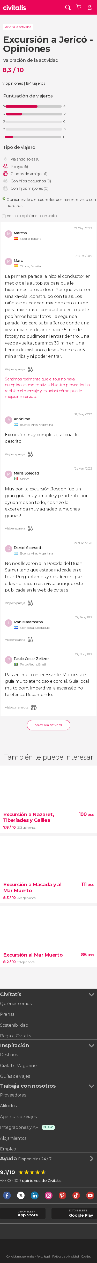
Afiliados (8, 1105)
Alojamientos (13, 1138)
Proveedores (13, 1095)
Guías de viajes (15, 1076)
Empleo (8, 1149)
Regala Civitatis (15, 1035)
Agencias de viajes (18, 1116)
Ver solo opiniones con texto (32, 215)
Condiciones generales (20, 1256)
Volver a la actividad (18, 27)
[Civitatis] (14, 7)
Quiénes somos (16, 1003)
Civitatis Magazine (18, 1065)
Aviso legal (43, 1256)
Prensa (7, 1014)
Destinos (9, 1054)
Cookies (86, 1256)
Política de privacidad (65, 1256)
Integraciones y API (20, 1127)
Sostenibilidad (14, 1025)
